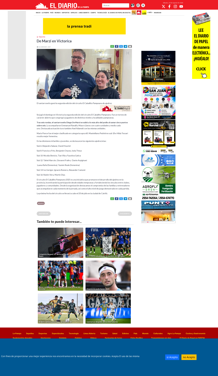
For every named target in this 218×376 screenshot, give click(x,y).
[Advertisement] (158, 33)
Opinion (78, 338)
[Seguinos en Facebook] (169, 6)
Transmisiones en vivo (161, 338)
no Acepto (189, 357)
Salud (114, 333)
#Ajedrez (41, 203)
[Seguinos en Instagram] (175, 6)
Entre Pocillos (137, 338)
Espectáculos (58, 333)
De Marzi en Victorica (54, 41)
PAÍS (51, 13)
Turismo (104, 333)
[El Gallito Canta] (132, 5)
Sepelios (30, 333)
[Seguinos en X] (163, 6)
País (135, 333)
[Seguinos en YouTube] (181, 6)
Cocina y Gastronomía (195, 333)
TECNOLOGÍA (102, 13)
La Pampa (17, 333)
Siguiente (125, 214)
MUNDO (58, 13)
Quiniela (62, 338)
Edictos (125, 333)
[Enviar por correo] (130, 46)
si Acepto (172, 357)
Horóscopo (46, 338)
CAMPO (93, 13)
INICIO (38, 13)
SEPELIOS (74, 13)
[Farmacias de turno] (143, 5)
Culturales (158, 333)
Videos (93, 338)
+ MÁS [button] (149, 12)
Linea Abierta (89, 333)
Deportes (43, 333)
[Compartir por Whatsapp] (112, 46)
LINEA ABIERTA (84, 13)
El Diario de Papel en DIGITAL (119, 13)
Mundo (145, 333)
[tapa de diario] (138, 5)
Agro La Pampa (174, 333)
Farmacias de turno (113, 338)
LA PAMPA (45, 13)
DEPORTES (65, 13)
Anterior (43, 214)
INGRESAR (157, 13)
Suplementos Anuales (22, 338)
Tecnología (74, 333)
